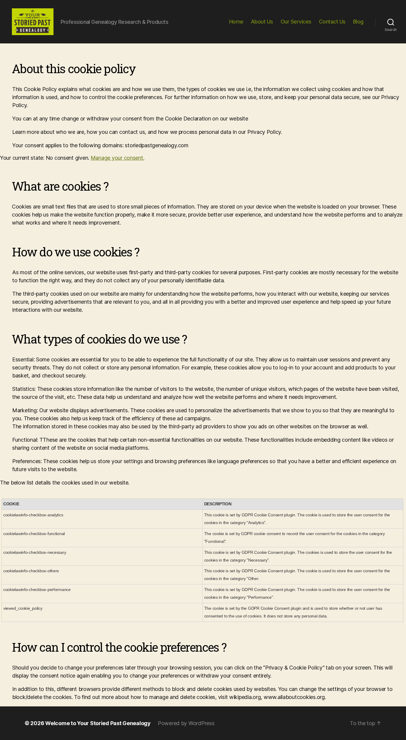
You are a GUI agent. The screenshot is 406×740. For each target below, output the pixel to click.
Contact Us (332, 21)
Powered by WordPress (186, 723)
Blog (358, 21)
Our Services (296, 21)
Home (236, 21)
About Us (262, 21)
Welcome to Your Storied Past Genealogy (98, 723)
